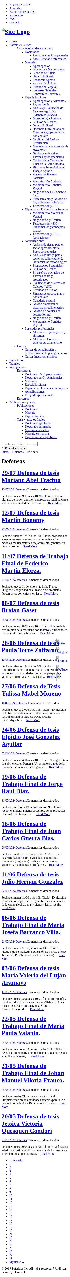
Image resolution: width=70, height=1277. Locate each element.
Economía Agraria (44, 80)
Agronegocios (41, 66)
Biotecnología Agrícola (47, 118)
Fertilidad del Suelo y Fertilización (46, 141)
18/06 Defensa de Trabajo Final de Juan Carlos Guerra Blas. (31, 831)
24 (10, 1244)
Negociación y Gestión (47, 220)
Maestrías (31, 62)
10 (10, 1195)
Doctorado (31, 409)
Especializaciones (35, 97)
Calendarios (16, 360)
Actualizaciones (34, 241)
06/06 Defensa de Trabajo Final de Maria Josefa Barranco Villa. (33, 925)
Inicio (5, 451)
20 (10, 1230)
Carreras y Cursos (20, 44)
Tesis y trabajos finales (31, 419)
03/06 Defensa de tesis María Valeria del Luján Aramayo (34, 975)
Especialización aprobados (41, 437)
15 (10, 1213)
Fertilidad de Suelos (45, 290)
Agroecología (41, 104)
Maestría (30, 412)
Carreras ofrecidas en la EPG (35, 48)
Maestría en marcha (37, 433)
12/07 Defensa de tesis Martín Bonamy (30, 516)
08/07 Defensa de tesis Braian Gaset (30, 606)
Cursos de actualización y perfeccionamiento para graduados (46, 351)
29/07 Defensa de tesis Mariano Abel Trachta (31, 476)
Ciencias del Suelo (44, 73)
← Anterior (16, 1160)
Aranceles (15, 8)
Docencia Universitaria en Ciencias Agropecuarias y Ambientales (49, 132)
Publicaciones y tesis (22, 402)
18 (10, 1223)
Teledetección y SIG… (47, 206)
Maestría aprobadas (37, 430)
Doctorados (32, 52)
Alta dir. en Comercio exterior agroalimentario (47, 340)
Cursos (21, 346)
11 (10, 1199)
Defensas (18, 451)
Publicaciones (25, 405)
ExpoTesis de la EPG (22, 11)
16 (10, 1216)
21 (10, 1234)
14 (10, 1209)
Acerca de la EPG (20, 4)
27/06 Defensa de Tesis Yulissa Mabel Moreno (31, 690)
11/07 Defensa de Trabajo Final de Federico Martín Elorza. (35, 563)
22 (10, 1237)
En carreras (24, 370)
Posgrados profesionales (39, 328)
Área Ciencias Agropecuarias (50, 55)
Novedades (16, 15)
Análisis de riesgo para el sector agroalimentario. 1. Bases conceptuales (48, 248)
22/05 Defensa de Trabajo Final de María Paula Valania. (33, 1026)
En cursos (23, 398)
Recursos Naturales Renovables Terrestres (46, 92)
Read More (55, 503)
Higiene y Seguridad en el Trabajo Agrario (49, 169)
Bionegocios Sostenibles (48, 265)
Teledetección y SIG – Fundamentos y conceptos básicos (49, 227)
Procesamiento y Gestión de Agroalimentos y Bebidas (50, 200)
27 (10, 1255)
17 (10, 1220)
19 (10, 1227)
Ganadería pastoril (44, 300)
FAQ (12, 18)
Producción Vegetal (45, 87)
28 (10, 1258)
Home (13, 41)
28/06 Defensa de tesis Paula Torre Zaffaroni (31, 646)
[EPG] (16, 31)
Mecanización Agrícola (47, 181)
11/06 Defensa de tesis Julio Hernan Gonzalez (32, 878)
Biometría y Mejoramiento (49, 69)
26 (10, 1251)
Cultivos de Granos (44, 122)
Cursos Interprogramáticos (41, 356)
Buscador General (15, 448)
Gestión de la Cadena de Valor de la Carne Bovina (48, 162)
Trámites (14, 363)
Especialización (34, 416)
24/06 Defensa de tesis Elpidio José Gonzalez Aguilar (31, 736)
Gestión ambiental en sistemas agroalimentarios (48, 155)
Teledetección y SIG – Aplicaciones (46, 235)
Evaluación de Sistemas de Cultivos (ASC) (49, 284)
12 (10, 1202)
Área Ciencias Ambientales (49, 59)
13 (10, 1206)
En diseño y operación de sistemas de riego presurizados (48, 276)
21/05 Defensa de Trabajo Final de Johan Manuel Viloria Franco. (33, 1073)
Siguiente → (17, 1262)
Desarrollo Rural (43, 76)
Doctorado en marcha (38, 426)
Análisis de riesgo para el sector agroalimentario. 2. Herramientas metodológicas (50, 258)
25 (10, 1248)
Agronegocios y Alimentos (49, 101)
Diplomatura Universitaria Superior (46, 209)
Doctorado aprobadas (38, 423)
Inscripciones (17, 367)
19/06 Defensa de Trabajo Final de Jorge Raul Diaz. (32, 784)
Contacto (14, 22)
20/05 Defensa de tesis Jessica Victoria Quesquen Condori (30, 1123)
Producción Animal (44, 83)
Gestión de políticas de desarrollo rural (46, 312)
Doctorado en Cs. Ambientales (43, 377)
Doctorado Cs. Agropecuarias (43, 374)
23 (10, 1241)
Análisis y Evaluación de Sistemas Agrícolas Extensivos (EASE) (48, 111)
